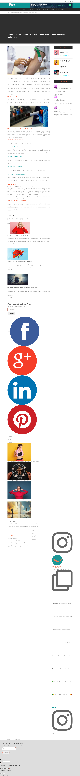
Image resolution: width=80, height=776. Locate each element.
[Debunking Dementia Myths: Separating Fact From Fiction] (20, 227)
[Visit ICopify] (51, 5)
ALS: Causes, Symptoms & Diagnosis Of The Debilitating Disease (26, 526)
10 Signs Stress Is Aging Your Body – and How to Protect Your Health (20, 499)
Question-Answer (63, 66)
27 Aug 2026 (61, 56)
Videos (63, 9)
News (57, 9)
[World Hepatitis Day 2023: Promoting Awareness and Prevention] (17, 253)
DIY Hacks (38, 9)
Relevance (2, 768)
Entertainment (62, 55)
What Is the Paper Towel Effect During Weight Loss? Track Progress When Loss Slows (23, 461)
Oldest (8, 768)
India (12, 40)
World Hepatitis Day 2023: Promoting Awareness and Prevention (19, 261)
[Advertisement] (40, 24)
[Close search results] (1, 763)
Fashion (33, 533)
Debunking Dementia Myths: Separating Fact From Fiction (18, 235)
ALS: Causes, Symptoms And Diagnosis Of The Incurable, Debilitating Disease (22, 287)
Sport (52, 9)
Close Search (2, 773)
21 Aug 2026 (61, 67)
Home (10, 9)
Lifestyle (16, 9)
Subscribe (11, 313)
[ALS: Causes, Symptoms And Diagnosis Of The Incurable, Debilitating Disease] (17, 279)
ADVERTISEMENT (14, 1)
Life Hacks (33, 536)
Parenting (30, 9)
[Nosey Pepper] (14, 5)
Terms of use (34, 539)
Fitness (65, 64)
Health (23, 9)
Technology (46, 9)
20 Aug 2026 (61, 76)
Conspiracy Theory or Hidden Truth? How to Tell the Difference (19, 480)
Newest (5, 768)
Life (13, 434)
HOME (8, 1)
